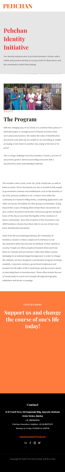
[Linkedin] (25, 442)
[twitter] (39, 442)
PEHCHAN (17, 6)
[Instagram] (34, 442)
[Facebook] (30, 442)
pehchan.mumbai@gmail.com (32, 436)
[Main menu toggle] (59, 6)
